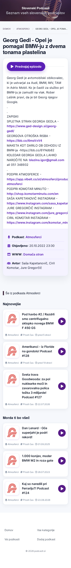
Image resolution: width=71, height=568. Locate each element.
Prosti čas (28, 334)
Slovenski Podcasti (35, 8)
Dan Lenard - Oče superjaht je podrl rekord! (34, 432)
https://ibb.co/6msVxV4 (24, 140)
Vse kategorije (46, 530)
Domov (7, 29)
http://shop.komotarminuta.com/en (33, 194)
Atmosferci (23, 29)
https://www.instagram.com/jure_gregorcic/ (39, 213)
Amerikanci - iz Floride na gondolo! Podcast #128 (38, 351)
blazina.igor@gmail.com (46, 160)
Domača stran (33, 254)
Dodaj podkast (46, 539)
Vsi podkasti (12, 539)
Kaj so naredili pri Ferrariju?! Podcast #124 (35, 488)
